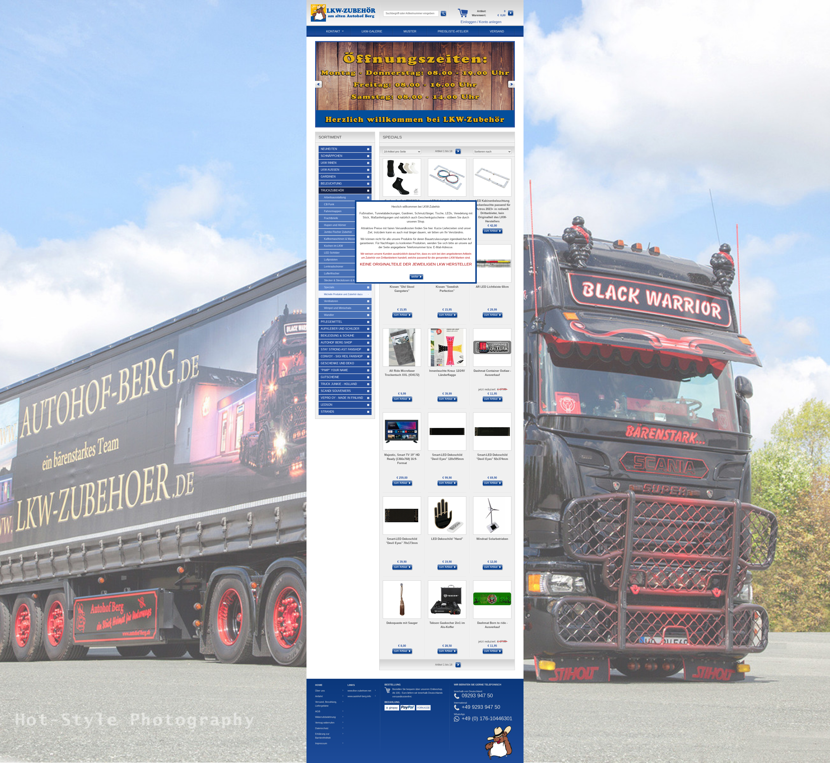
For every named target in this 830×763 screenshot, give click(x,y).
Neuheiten (329, 149)
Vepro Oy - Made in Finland (342, 397)
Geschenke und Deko (337, 363)
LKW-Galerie (372, 31)
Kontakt (333, 31)
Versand (497, 31)
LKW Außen (330, 169)
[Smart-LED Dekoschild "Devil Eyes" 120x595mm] (447, 485)
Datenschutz (322, 728)
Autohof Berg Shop (336, 342)
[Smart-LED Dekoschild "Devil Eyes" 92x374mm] (492, 485)
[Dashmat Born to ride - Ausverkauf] (492, 653)
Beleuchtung (331, 183)
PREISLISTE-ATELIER (453, 31)
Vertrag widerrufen (324, 722)
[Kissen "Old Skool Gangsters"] (402, 317)
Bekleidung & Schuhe (337, 335)
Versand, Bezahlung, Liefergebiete (326, 704)
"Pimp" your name (334, 370)
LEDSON (326, 404)
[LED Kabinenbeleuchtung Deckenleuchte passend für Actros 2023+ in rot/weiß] (492, 233)
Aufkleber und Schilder (340, 328)
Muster (410, 31)
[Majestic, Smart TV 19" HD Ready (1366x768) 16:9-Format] (402, 485)
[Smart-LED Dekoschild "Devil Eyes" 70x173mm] (402, 569)
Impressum (321, 743)
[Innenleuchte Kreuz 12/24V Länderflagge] (447, 401)
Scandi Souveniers (336, 391)
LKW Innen (328, 162)
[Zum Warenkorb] (511, 15)
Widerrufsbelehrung (325, 717)
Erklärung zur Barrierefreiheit (322, 736)
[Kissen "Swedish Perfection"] (447, 317)
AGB (317, 711)
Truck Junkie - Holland (339, 384)
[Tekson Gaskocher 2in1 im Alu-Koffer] (447, 653)
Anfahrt (319, 696)
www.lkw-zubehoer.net (359, 690)
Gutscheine (330, 377)
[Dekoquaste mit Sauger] (402, 653)
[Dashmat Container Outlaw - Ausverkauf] (492, 401)
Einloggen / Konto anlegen (481, 22)
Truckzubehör (332, 190)
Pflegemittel (331, 321)
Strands (327, 411)
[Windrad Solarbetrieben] (492, 569)
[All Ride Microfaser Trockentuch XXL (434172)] (402, 401)
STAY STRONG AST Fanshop (341, 349)
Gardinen (328, 176)
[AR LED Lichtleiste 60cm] (492, 317)
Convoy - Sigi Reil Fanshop (342, 356)
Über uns (320, 690)
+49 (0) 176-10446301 (487, 718)
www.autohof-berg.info (359, 696)
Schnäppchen (331, 155)
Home (318, 685)
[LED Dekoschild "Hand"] (447, 569)
